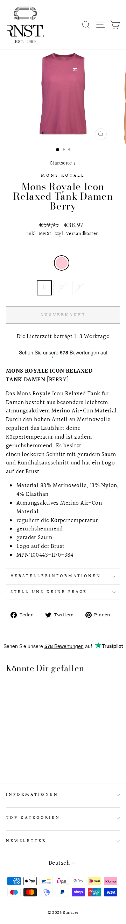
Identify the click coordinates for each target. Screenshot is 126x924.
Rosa (62, 263)
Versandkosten (82, 234)
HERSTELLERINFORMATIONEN (55, 576)
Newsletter (26, 840)
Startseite (61, 163)
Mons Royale (63, 175)
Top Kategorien (33, 817)
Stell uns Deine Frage (48, 591)
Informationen (32, 794)
